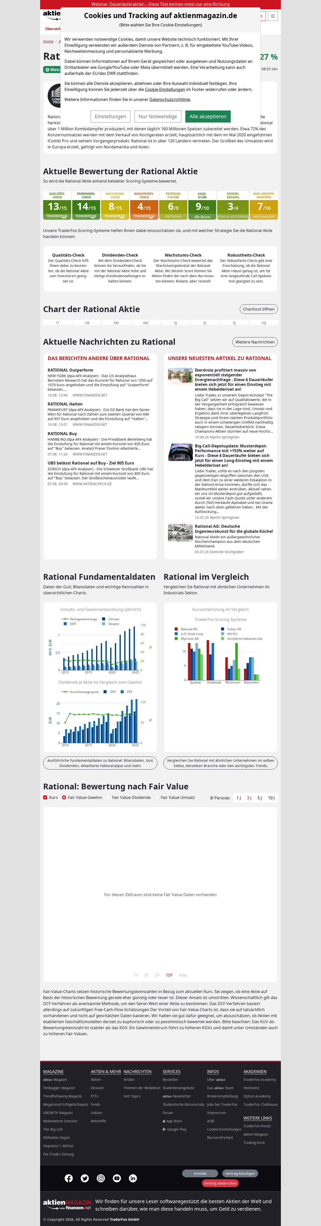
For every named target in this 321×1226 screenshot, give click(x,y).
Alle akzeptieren (208, 116)
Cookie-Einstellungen (165, 89)
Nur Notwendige (158, 116)
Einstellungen (110, 116)
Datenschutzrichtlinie (169, 99)
